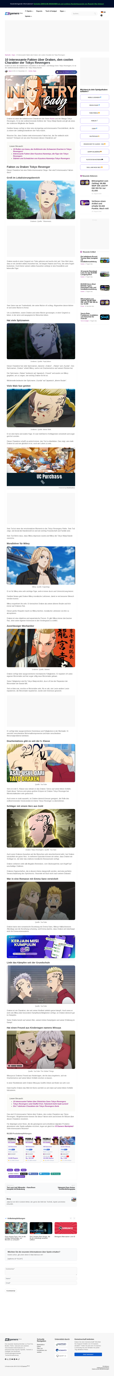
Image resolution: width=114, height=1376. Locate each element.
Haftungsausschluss (103, 1368)
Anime (30, 71)
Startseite (8, 55)
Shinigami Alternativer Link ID (64, 1236)
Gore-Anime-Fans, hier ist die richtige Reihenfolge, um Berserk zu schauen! (15, 1238)
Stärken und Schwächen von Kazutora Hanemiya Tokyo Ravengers (41, 158)
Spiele (29, 11)
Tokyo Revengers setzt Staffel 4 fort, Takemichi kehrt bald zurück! (40, 1104)
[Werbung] (57, 36)
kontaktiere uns (42, 1350)
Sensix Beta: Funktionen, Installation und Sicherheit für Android (89, 316)
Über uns (40, 1348)
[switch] (101, 15)
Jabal (10, 71)
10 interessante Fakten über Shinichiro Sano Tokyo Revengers (39, 1101)
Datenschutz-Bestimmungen (100, 1369)
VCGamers (25, 1366)
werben (39, 1352)
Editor (39, 1346)
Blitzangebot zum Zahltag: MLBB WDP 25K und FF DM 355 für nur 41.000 (100, 186)
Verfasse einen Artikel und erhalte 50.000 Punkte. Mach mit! (100, 205)
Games (83, 264)
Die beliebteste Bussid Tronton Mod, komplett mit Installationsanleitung (89, 259)
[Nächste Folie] (74, 1218)
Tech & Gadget (51, 11)
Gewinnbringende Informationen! (57, 4)
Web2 (23, 1170)
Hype (62, 11)
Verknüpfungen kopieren (16, 1176)
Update (28, 16)
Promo (82, 306)
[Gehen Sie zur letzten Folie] (71, 1218)
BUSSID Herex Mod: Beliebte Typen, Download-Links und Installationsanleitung (89, 286)
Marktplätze (41, 1344)
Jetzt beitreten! (88, 1354)
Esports (39, 11)
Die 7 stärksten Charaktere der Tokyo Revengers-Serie (36, 1106)
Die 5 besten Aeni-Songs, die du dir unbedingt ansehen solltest (40, 1238)
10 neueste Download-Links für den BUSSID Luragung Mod (89, 272)
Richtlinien (106, 1366)
